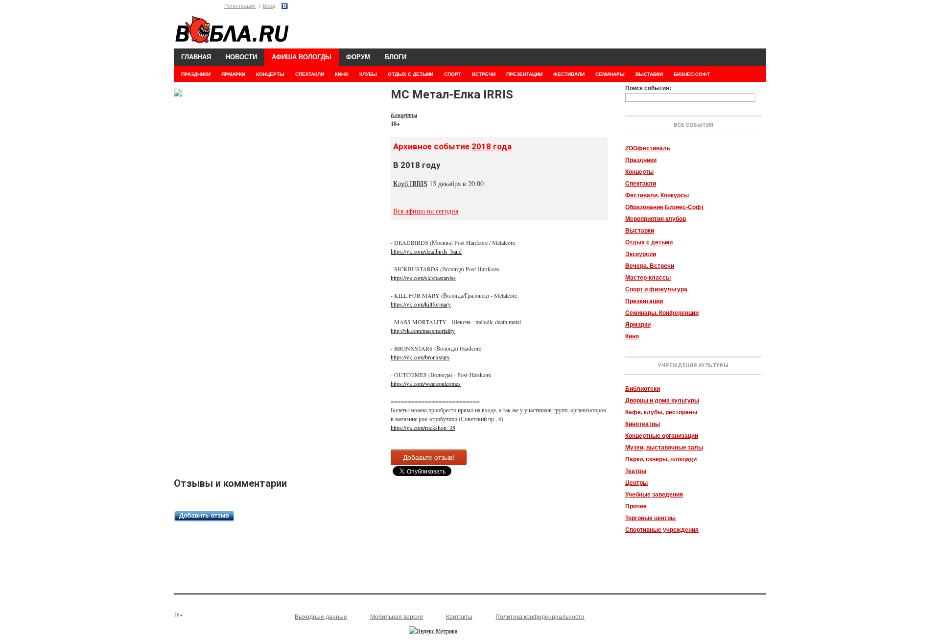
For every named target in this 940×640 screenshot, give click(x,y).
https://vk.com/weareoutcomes (426, 383)
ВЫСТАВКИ (649, 74)
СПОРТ (452, 74)
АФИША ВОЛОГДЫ (301, 57)
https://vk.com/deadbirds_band (426, 251)
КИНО (342, 74)
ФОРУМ (358, 57)
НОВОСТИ (241, 57)
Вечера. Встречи (649, 265)
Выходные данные (321, 617)
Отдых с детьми (649, 242)
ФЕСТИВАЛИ (569, 74)
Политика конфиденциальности (540, 617)
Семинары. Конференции (662, 312)
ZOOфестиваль (647, 148)
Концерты (639, 171)
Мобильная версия (396, 617)
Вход (269, 6)
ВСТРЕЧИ (483, 74)
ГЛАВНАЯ (196, 57)
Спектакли (640, 183)
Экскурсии (640, 254)
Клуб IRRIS (410, 183)
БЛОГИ (395, 57)
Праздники (641, 160)
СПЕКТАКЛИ (309, 74)
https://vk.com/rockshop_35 (423, 427)
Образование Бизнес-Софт (664, 207)
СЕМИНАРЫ (610, 74)
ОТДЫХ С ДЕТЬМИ (410, 74)
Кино (632, 336)
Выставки (639, 230)
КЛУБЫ (368, 74)
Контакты (459, 617)
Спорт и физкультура (656, 289)
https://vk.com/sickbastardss (423, 278)
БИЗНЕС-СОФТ (692, 74)
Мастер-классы (648, 277)
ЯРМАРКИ (233, 74)
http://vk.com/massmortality (423, 330)
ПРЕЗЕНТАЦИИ (524, 74)
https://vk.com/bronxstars (420, 357)
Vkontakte (285, 6)
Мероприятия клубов (655, 218)
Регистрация (240, 6)
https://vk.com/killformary (421, 304)
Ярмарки (638, 324)
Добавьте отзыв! (428, 457)
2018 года (491, 146)
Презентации (644, 301)
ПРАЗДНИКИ (196, 74)
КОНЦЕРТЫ (270, 74)
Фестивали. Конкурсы (657, 195)
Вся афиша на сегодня (425, 210)
